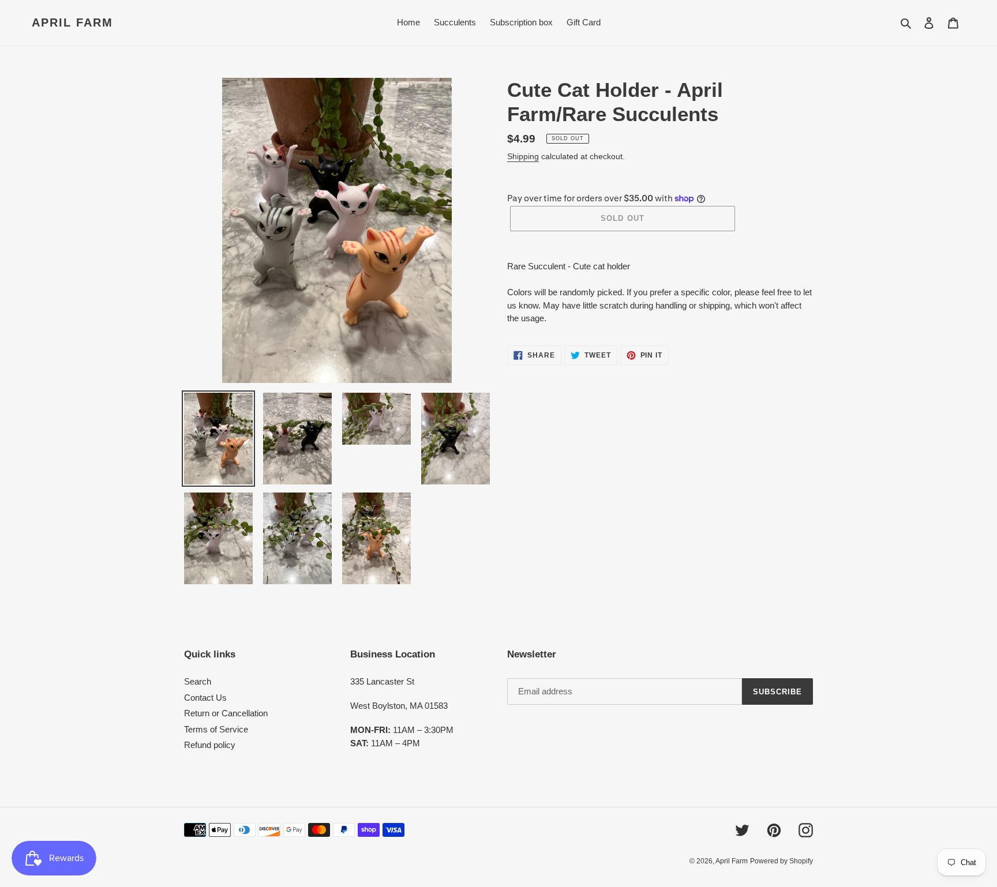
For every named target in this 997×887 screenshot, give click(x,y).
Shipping (523, 156)
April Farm (72, 22)
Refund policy (209, 745)
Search (197, 681)
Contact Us (205, 697)
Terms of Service (216, 729)
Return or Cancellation (226, 713)
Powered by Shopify (781, 861)
